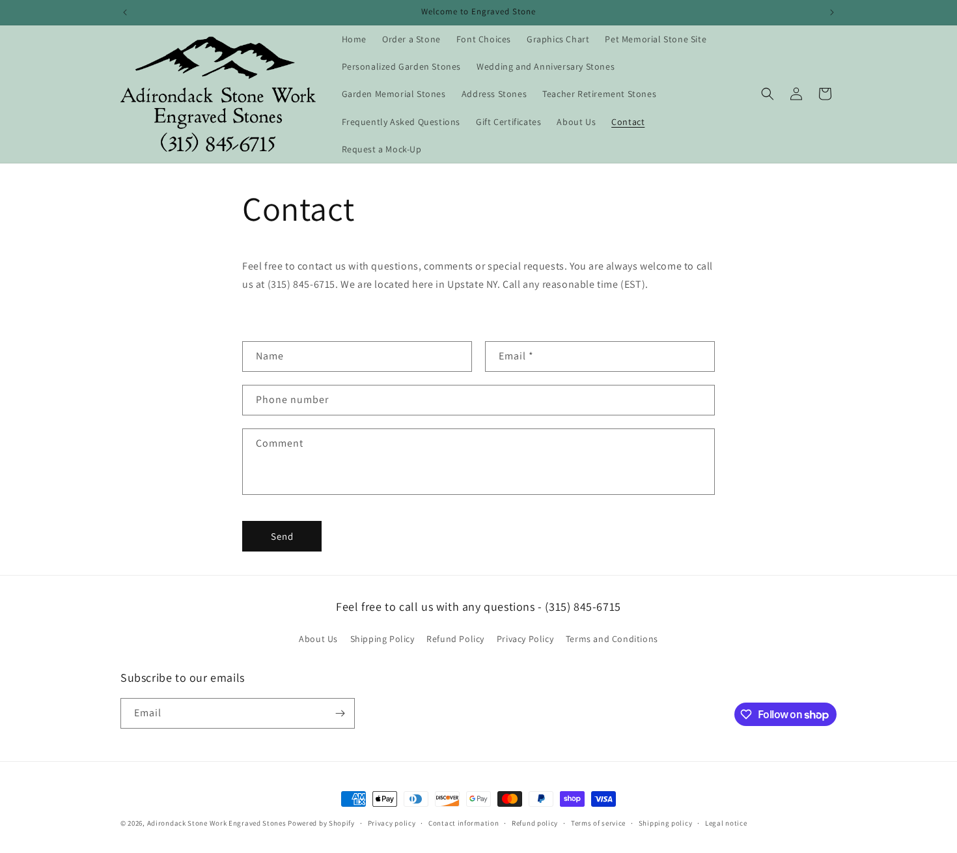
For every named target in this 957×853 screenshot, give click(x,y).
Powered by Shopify (321, 823)
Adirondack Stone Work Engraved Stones (216, 823)
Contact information (463, 823)
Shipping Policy (382, 639)
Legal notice (726, 823)
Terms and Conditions (612, 639)
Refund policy (535, 823)
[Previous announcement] (125, 12)
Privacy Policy (525, 639)
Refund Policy (455, 639)
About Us (318, 639)
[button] (767, 93)
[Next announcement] (832, 12)
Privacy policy (392, 823)
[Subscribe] (340, 713)
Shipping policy (666, 823)
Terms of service (598, 823)
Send (282, 536)
